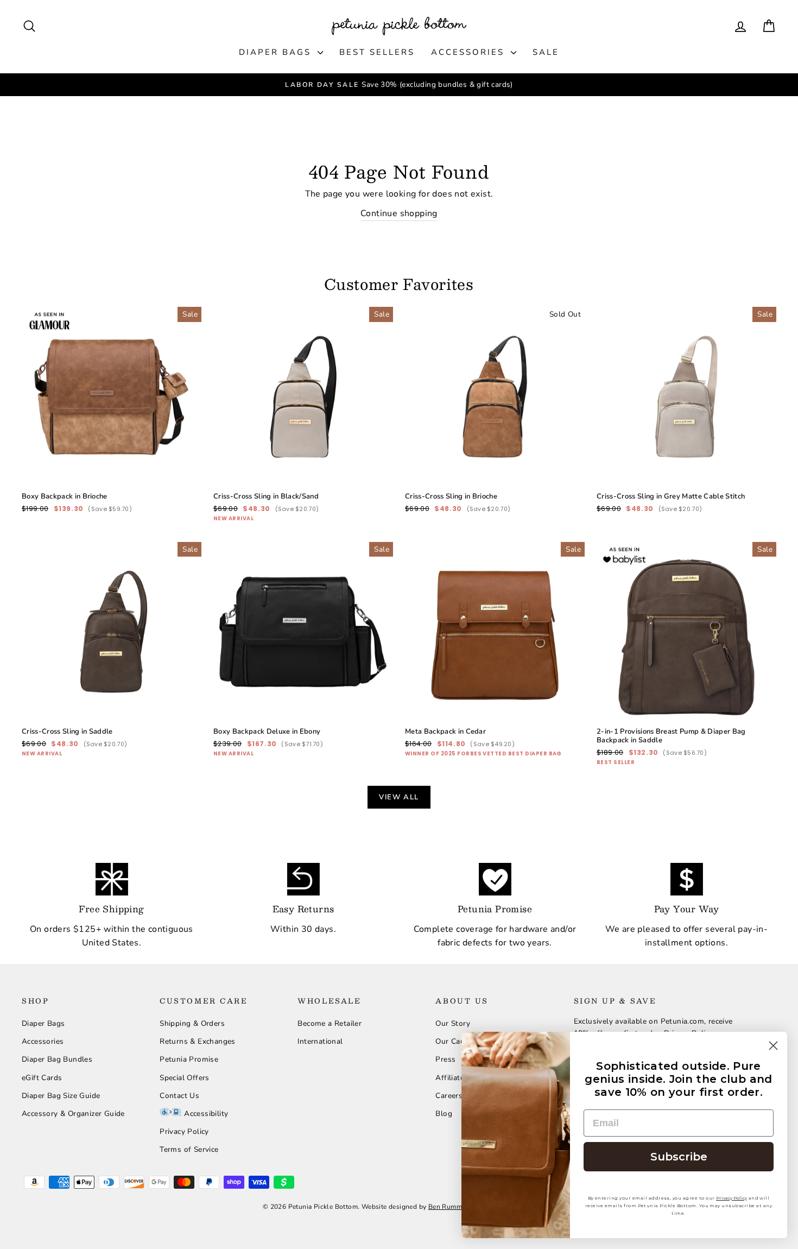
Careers (449, 1095)
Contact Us (179, 1095)
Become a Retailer (329, 1023)
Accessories (469, 52)
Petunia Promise (189, 1059)
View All (399, 797)
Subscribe (678, 1156)
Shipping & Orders (192, 1023)
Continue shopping (399, 213)
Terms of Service (189, 1149)
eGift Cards (42, 1078)
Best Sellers (377, 52)
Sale (546, 52)
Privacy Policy (184, 1131)
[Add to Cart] (184, 469)
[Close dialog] (773, 1045)
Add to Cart (111, 446)
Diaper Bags (277, 52)
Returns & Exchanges (198, 1041)
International (320, 1041)
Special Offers (185, 1078)
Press (445, 1059)
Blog (443, 1113)
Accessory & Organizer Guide (73, 1113)
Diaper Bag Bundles (57, 1059)
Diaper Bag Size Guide (61, 1095)
